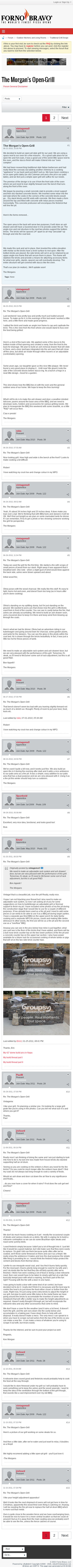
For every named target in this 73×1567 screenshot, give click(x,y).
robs (18, 430)
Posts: (39, 137)
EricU (19, 839)
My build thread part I (13, 1057)
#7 (68, 759)
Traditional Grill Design (59, 38)
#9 (68, 857)
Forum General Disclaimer (15, 86)
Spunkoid (21, 795)
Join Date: (20, 137)
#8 (68, 813)
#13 (68, 1369)
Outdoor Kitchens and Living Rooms (31, 38)
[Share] (67, 138)
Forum (10, 38)
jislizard (20, 1130)
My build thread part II (13, 1062)
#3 (68, 448)
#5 (68, 555)
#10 (68, 1092)
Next (64, 118)
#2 (68, 306)
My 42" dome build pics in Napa (17, 1053)
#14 (68, 1422)
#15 (68, 1488)
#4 (68, 502)
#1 (68, 145)
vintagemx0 (23, 128)
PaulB (19, 1074)
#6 (68, 697)
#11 (68, 1148)
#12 (68, 1220)
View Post (42, 868)
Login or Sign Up (61, 2)
